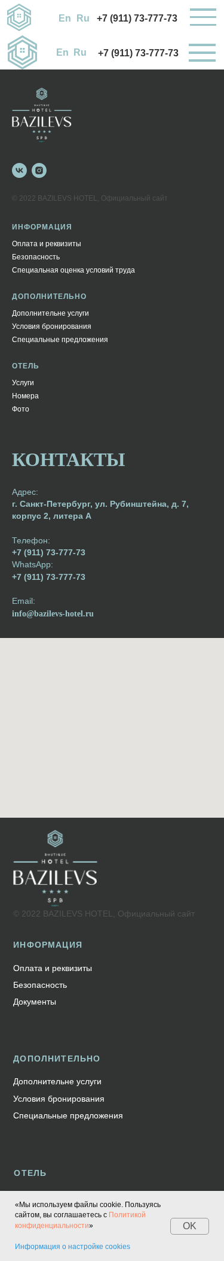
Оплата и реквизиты (46, 244)
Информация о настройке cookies (72, 1246)
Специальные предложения (60, 339)
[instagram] (39, 170)
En (65, 18)
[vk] (19, 170)
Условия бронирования (51, 326)
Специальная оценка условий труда (73, 270)
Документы (34, 1001)
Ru (83, 18)
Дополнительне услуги (50, 313)
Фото (20, 409)
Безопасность (36, 257)
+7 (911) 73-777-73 (137, 18)
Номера (25, 396)
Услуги (23, 383)
